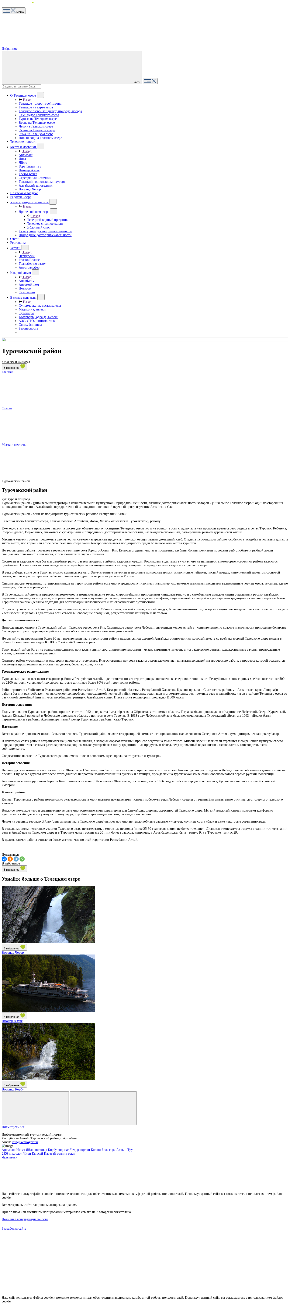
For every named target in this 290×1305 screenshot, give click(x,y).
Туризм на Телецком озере (38, 119)
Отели (14, 239)
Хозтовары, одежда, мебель (38, 317)
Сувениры (26, 313)
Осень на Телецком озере (37, 130)
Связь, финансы (30, 324)
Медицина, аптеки (32, 309)
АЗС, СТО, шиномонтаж (37, 321)
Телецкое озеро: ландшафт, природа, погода (50, 111)
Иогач (23, 159)
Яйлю (23, 162)
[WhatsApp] (22, 859)
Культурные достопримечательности (45, 231)
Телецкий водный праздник (47, 220)
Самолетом (27, 292)
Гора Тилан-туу (30, 166)
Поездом (25, 288)
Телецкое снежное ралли (45, 223)
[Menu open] (150, 81)
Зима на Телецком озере (36, 134)
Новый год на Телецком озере (40, 138)
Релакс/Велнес (29, 260)
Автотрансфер (29, 267)
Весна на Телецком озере (37, 122)
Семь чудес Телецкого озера (39, 115)
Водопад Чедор (30, 189)
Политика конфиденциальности (25, 1219)
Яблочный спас (38, 227)
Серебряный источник (35, 178)
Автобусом (27, 281)
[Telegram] (16, 859)
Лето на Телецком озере (36, 126)
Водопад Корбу (13, 1089)
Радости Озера (20, 197)
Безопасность (28, 328)
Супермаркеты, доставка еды (40, 305)
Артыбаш (25, 155)
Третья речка (28, 174)
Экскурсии (27, 256)
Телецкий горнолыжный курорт (42, 181)
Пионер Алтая (29, 170)
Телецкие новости (23, 141)
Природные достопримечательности (45, 235)
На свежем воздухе (24, 193)
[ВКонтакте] (4, 859)
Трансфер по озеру (32, 263)
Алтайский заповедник (35, 185)
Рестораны (18, 242)
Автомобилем (29, 284)
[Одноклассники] (10, 859)
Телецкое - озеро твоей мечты (40, 103)
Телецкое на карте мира (36, 107)
